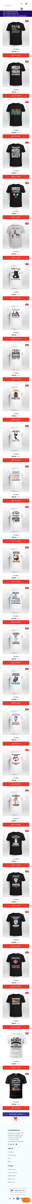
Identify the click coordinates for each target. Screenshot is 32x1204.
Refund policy (11, 1182)
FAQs (9, 1158)
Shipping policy (12, 1175)
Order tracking (12, 1155)
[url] (11, 13)
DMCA (9, 1161)
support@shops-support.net (15, 1141)
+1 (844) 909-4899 (13, 1139)
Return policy (11, 1179)
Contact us (11, 1152)
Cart (26, 1200)
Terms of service (12, 1172)
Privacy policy (12, 1169)
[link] (5, 4)
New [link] (11, 4)
